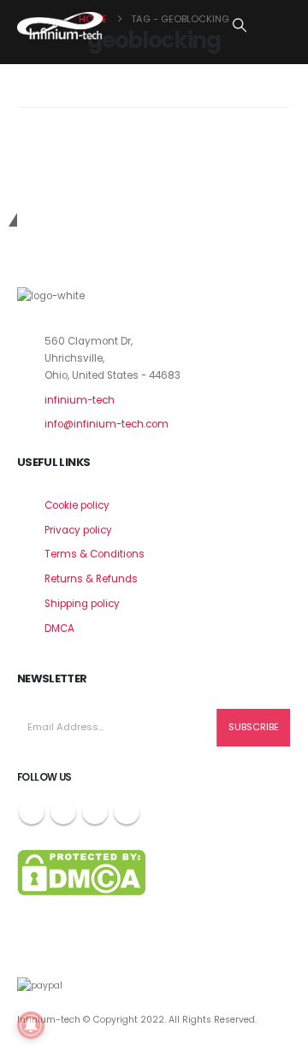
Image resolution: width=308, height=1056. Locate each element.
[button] (240, 25)
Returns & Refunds (91, 579)
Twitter (63, 811)
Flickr (126, 811)
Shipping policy (82, 604)
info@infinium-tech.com (106, 424)
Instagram (95, 811)
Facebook (31, 811)
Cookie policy (77, 505)
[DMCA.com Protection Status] (81, 872)
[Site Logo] (60, 25)
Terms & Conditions (94, 554)
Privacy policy (78, 530)
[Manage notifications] (30, 1025)
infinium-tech (79, 400)
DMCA (59, 628)
